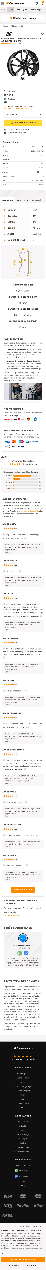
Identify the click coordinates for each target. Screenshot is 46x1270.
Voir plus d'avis (23, 890)
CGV (23, 1095)
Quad (25, 9)
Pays (23, 1099)
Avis (26, 200)
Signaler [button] (7, 552)
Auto (3, 9)
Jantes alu (23, 1130)
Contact (23, 1181)
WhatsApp (23, 1170)
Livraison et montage (23, 1151)
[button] (23, 476)
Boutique (23, 1138)
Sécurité (36, 200)
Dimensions (7, 200)
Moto (18, 9)
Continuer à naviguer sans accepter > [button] (31, 1226)
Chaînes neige (35, 9)
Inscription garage (23, 1086)
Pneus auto (23, 1121)
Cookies (23, 1107)
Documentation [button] (11, 915)
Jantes (10, 9)
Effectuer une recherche (24, 18)
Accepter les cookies (23, 1259)
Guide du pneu (23, 1078)
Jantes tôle (23, 1126)
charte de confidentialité (14, 1012)
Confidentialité (23, 1103)
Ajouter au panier (25, 122)
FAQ (19, 200)
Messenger (23, 1176)
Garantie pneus (23, 1073)
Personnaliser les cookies (23, 1266)
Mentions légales (23, 1090)
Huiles (23, 1143)
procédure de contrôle (29, 511)
